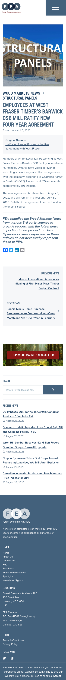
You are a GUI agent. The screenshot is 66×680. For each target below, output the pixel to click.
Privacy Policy (10, 644)
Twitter (5, 659)
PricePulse (8, 568)
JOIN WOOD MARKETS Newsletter (33, 355)
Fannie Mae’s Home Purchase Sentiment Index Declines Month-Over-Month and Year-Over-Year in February (31, 313)
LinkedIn (12, 659)
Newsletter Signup (13, 580)
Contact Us (9, 560)
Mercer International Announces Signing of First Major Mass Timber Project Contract (37, 283)
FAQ (5, 565)
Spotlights (8, 576)
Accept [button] (57, 676)
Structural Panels (20, 98)
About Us (8, 557)
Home (6, 553)
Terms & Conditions (13, 640)
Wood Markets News (21, 93)
